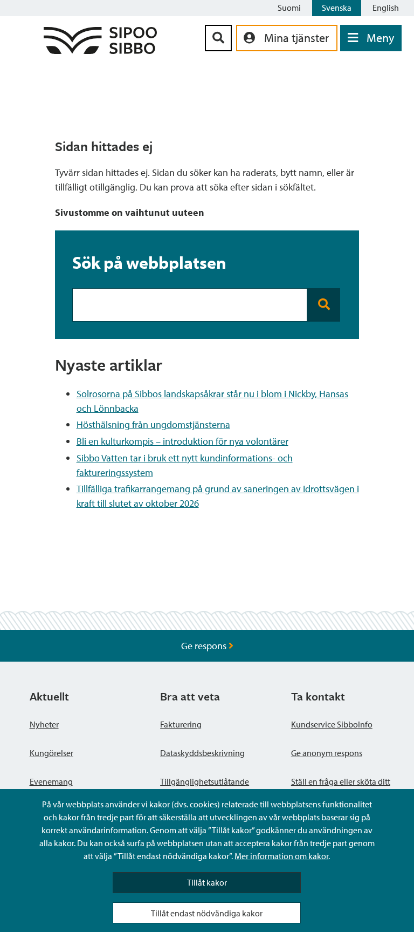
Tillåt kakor (207, 882)
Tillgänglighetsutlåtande (204, 781)
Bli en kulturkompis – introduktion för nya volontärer (182, 441)
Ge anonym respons (326, 752)
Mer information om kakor (281, 856)
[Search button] (323, 305)
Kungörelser (51, 752)
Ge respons (205, 646)
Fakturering (181, 724)
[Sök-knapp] (218, 38)
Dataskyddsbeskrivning (202, 752)
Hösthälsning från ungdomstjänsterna (153, 424)
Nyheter (44, 724)
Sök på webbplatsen (149, 262)
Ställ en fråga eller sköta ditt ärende (340, 788)
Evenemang (51, 781)
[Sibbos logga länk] (100, 50)
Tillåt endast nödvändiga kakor (207, 913)
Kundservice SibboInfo (331, 724)
